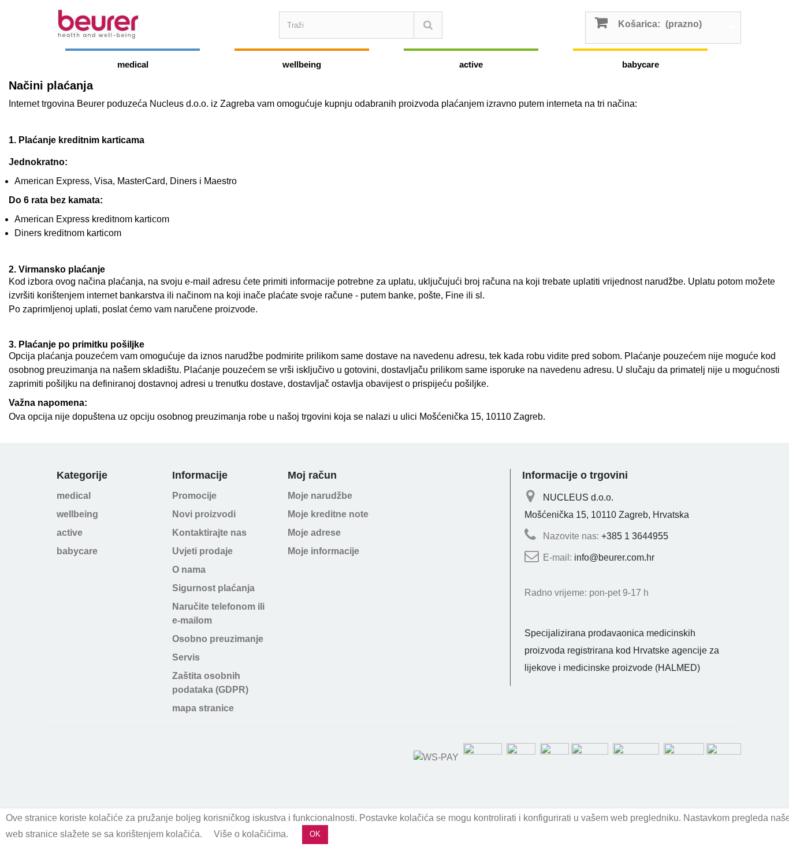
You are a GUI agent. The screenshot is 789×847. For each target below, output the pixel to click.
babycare (640, 64)
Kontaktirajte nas (209, 533)
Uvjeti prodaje (202, 551)
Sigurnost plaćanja (213, 588)
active (471, 64)
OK (315, 834)
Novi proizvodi (204, 514)
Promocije (194, 496)
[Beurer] (163, 24)
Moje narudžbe (320, 496)
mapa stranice (203, 708)
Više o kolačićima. (251, 834)
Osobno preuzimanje (217, 639)
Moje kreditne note (328, 514)
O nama (189, 569)
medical (132, 64)
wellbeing (301, 64)
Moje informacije (323, 551)
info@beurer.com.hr (614, 557)
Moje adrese (314, 533)
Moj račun (312, 475)
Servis (186, 657)
